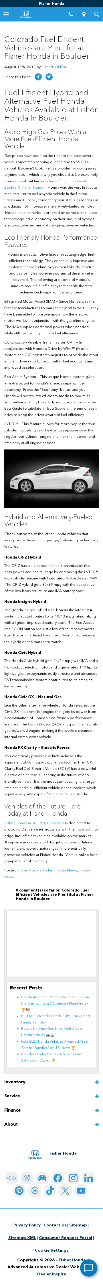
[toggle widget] (88, 1268)
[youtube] (81, 1190)
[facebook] (58, 1178)
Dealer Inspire (51, 1274)
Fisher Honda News (60, 870)
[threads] (34, 1190)
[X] (65, 1190)
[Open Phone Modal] (70, 14)
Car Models (31, 870)
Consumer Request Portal (65, 1238)
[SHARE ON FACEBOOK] (38, 76)
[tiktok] (50, 1190)
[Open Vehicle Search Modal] (96, 14)
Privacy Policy (27, 1225)
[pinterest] (19, 1190)
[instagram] (73, 1178)
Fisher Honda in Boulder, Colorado (34, 823)
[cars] (11, 1178)
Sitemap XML (22, 1238)
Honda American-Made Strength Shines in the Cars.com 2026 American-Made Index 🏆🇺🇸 (55, 1004)
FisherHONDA (53, 67)
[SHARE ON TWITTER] (49, 76)
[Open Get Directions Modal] (83, 14)
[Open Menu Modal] (6, 14)
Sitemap (78, 1225)
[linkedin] (88, 1178)
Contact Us (54, 1225)
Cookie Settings (51, 1250)
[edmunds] (42, 1178)
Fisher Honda (72, 1260)
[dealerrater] (27, 1178)
